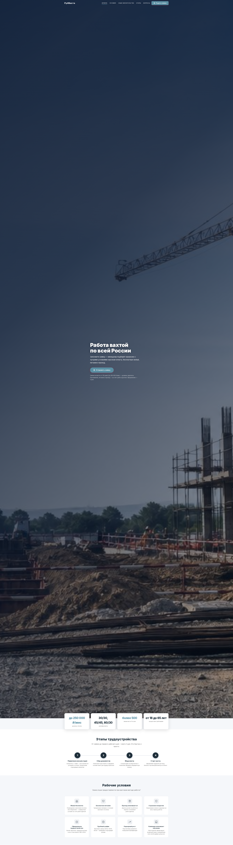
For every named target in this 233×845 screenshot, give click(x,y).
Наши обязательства (126, 3)
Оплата (104, 3)
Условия (113, 3)
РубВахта (69, 3)
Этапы (138, 3)
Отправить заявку (103, 370)
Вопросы (146, 3)
